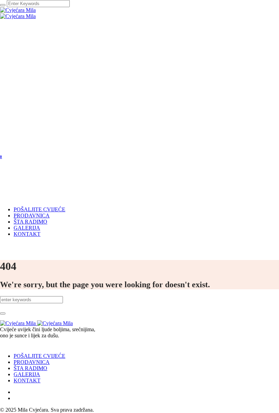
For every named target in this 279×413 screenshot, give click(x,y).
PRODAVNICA (32, 362)
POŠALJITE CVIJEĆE (39, 356)
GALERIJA (27, 374)
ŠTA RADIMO (30, 368)
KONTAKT (27, 380)
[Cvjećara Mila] (18, 13)
